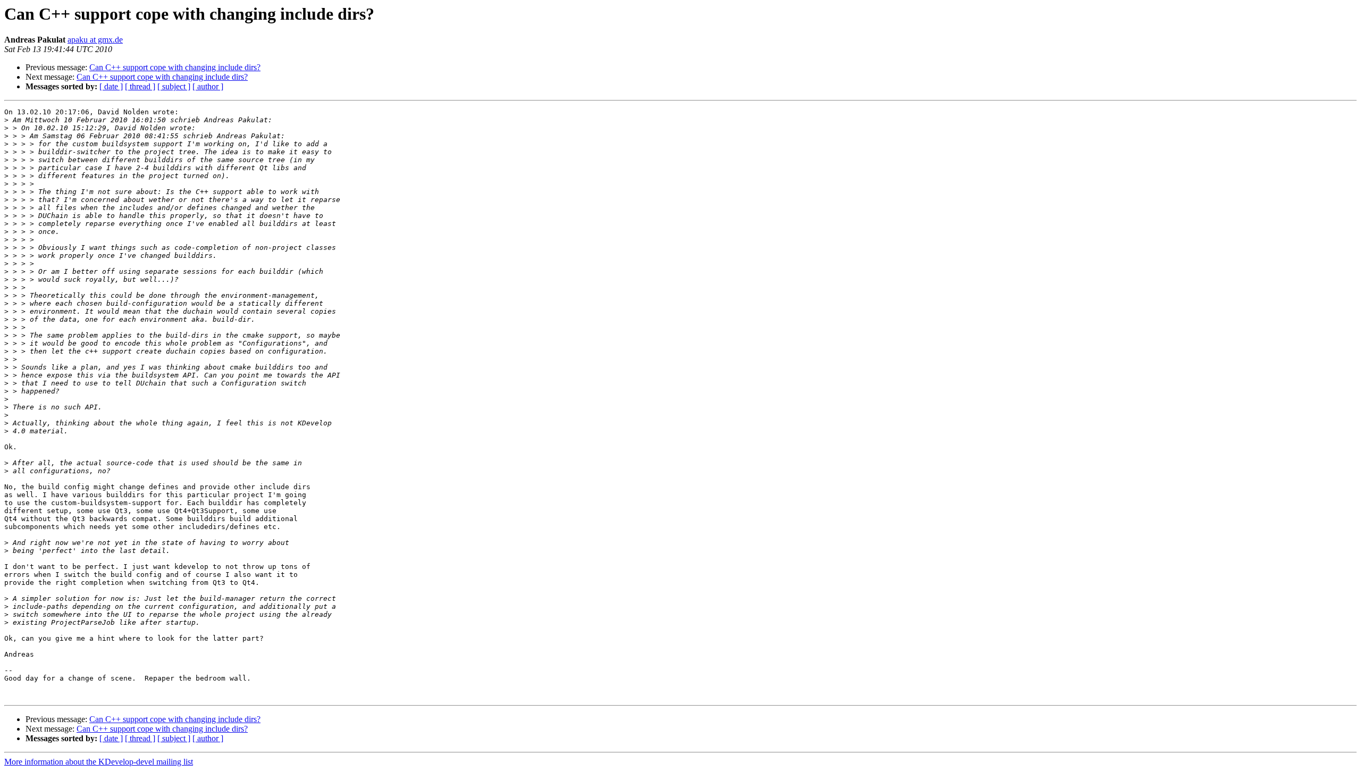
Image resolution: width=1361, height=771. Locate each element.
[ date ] (111, 86)
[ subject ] (173, 86)
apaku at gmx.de (95, 39)
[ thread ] (140, 86)
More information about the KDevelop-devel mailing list (98, 761)
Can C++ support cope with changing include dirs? (175, 67)
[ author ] (207, 86)
